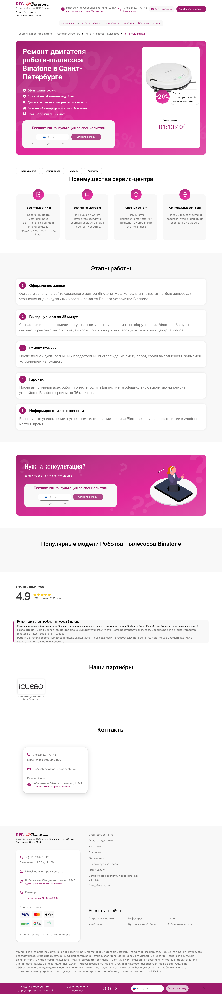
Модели (74, 170)
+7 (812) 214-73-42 (134, 7)
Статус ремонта (164, 8)
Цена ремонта (112, 23)
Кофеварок (135, 918)
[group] (31, 690)
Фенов (172, 918)
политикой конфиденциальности (92, 144)
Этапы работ (53, 170)
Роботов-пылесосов (180, 924)
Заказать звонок (192, 8)
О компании (67, 23)
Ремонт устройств (90, 23)
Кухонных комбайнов (142, 924)
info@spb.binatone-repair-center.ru (54, 769)
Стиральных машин (101, 918)
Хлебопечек (96, 924)
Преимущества (28, 170)
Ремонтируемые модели (104, 864)
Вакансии (129, 23)
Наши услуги (97, 869)
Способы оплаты (99, 885)
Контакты (143, 23)
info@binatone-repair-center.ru (44, 871)
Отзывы (157, 23)
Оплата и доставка (101, 840)
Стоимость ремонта (101, 834)
